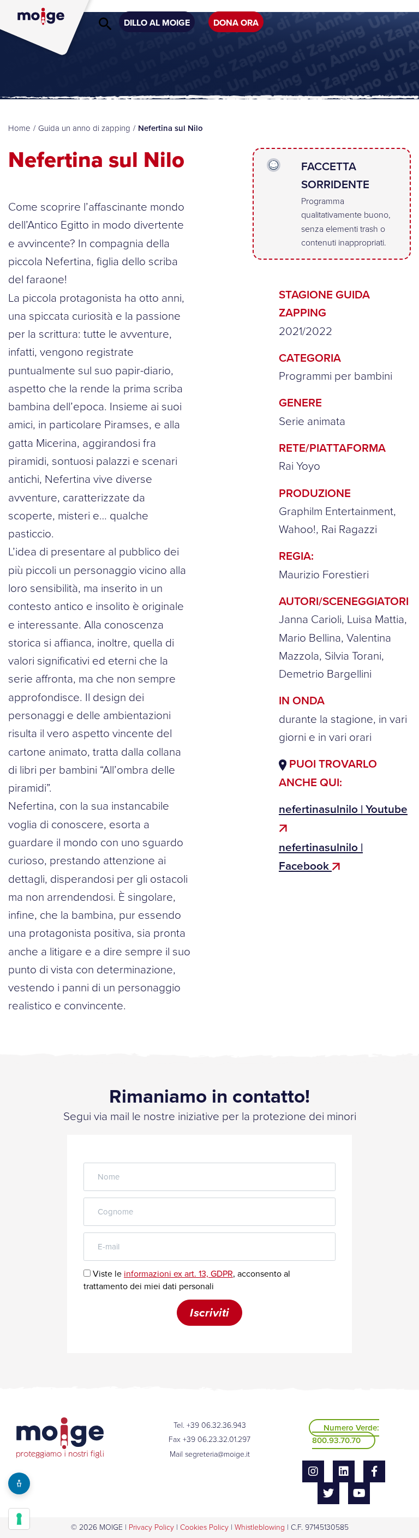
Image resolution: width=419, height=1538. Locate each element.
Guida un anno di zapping (84, 128)
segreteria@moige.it (217, 1454)
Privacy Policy (151, 1527)
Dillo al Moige (157, 22)
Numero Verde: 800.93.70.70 (345, 1434)
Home (19, 128)
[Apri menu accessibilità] (19, 1483)
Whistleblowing (260, 1527)
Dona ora (236, 22)
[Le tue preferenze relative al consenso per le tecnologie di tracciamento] (19, 1519)
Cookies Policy (204, 1527)
